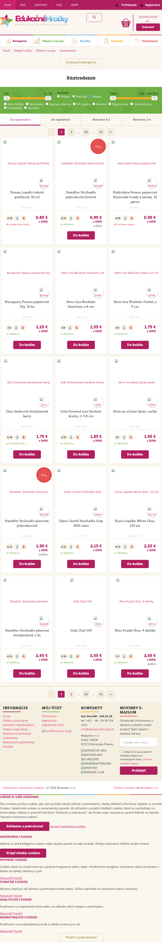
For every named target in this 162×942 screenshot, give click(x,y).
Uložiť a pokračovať (81, 937)
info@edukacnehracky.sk (97, 729)
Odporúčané (120, 104)
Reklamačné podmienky (18, 742)
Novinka (101, 104)
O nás (7, 716)
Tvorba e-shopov (124, 788)
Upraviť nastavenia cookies (68, 826)
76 (101, 132)
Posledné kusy (143, 104)
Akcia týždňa (15, 104)
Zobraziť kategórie (81, 62)
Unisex (96, 96)
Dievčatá (81, 96)
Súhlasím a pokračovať (24, 826)
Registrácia (49, 720)
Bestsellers (36, 104)
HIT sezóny (83, 104)
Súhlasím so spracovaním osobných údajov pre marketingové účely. (136, 757)
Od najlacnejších (20, 119)
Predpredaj (14, 108)
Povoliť (17, 878)
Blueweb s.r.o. (149, 788)
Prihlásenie (49, 716)
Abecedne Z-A (142, 119)
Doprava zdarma (60, 104)
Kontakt (41, 5)
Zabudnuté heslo (53, 725)
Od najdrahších (60, 119)
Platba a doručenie (15, 720)
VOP (22, 5)
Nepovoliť (6, 878)
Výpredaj (33, 108)
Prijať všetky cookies (23, 853)
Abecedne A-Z (101, 119)
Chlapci (65, 96)
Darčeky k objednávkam (18, 725)
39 (86, 132)
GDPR (74, 5)
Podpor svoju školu (15, 729)
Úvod (7, 5)
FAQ (59, 5)
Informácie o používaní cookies (23, 788)
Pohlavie (63, 93)
